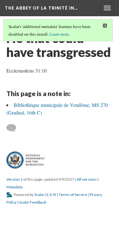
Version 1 (14, 179)
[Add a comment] (14, 128)
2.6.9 (50, 194)
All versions (87, 179)
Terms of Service (73, 194)
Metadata (14, 187)
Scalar (39, 194)
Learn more (59, 34)
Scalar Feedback (32, 202)
